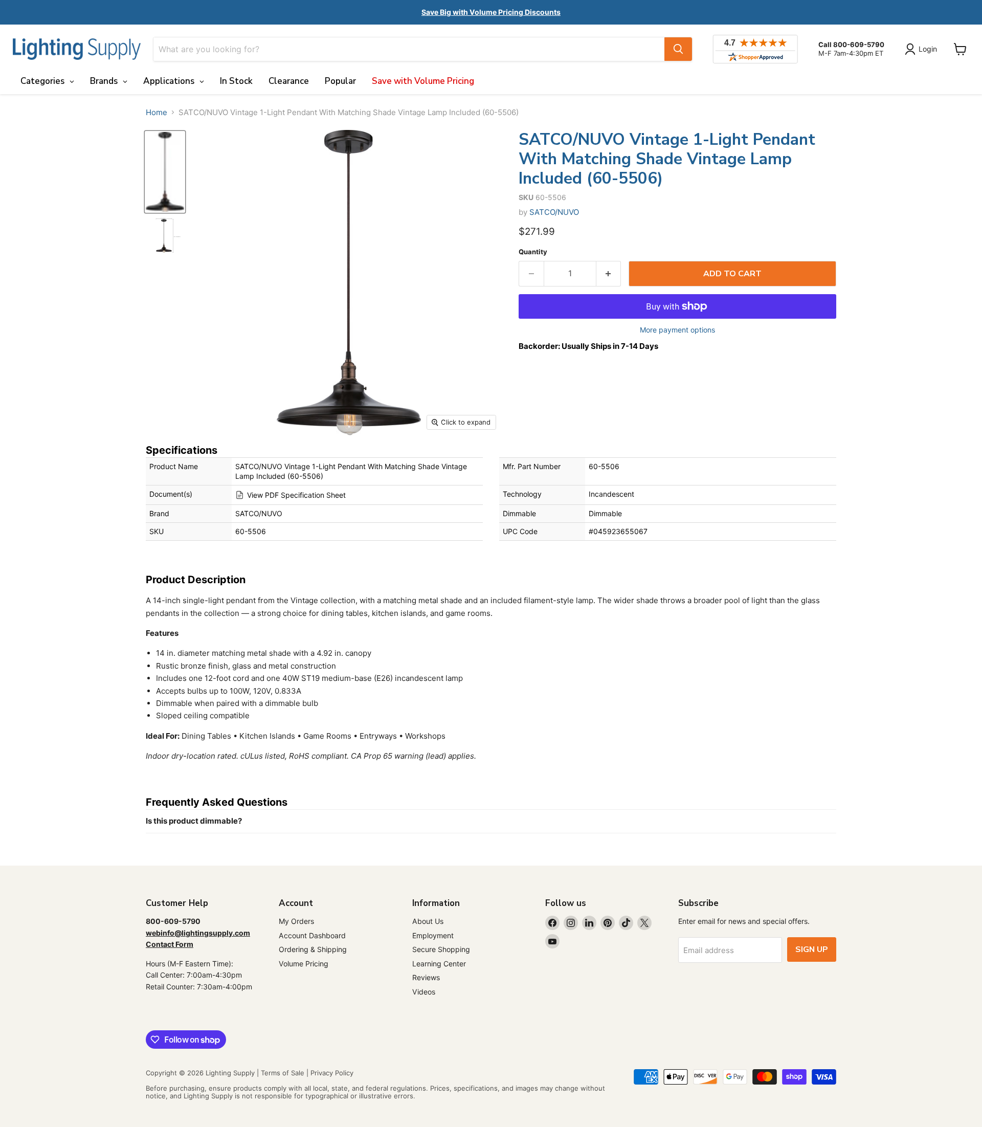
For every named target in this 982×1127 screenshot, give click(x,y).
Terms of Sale (282, 1073)
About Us (427, 921)
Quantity (533, 252)
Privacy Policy (331, 1073)
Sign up (811, 949)
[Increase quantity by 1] (608, 273)
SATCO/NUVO (554, 212)
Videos (423, 991)
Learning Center (439, 963)
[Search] (678, 49)
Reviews (426, 977)
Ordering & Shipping (313, 949)
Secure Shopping (441, 949)
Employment (433, 935)
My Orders (296, 921)
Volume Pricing (303, 963)
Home (156, 112)
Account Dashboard (312, 935)
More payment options (677, 330)
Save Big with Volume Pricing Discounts (491, 12)
